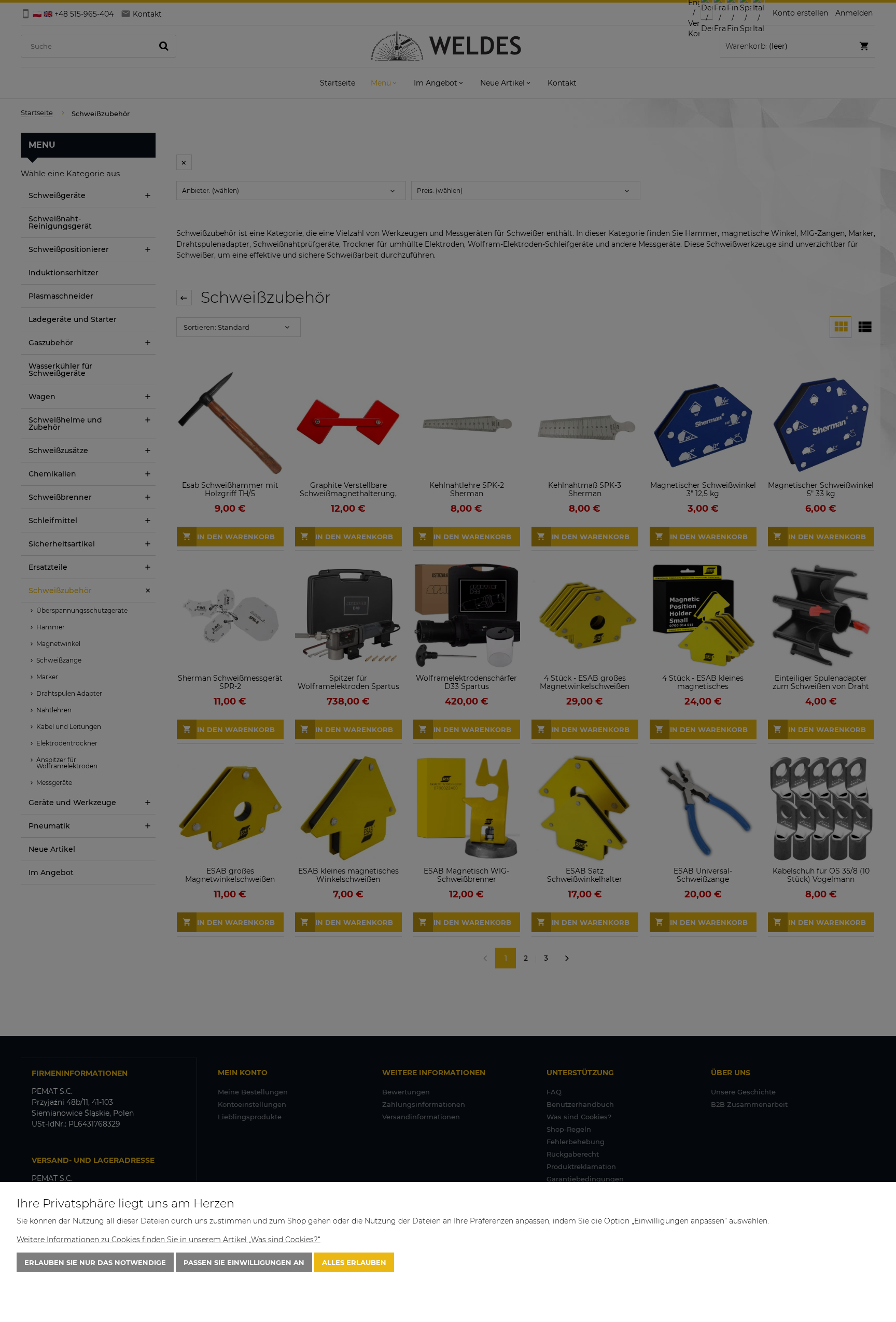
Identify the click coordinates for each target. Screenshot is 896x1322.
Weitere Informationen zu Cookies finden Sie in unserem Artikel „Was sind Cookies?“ (168, 1239)
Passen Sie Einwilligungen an (244, 1262)
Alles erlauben (354, 1262)
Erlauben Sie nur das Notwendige (95, 1262)
